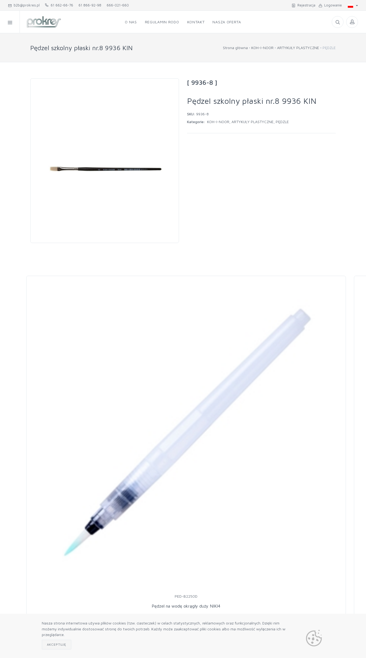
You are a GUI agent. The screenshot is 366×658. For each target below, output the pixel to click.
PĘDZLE (282, 121)
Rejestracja (305, 5)
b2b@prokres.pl (26, 5)
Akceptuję (56, 644)
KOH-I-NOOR (262, 47)
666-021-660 (118, 5)
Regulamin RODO (162, 22)
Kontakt (196, 22)
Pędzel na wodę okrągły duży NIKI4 (186, 606)
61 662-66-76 (60, 5)
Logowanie (332, 5)
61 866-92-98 (90, 5)
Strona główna (235, 47)
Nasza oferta (226, 22)
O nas (131, 22)
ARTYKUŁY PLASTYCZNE (298, 47)
